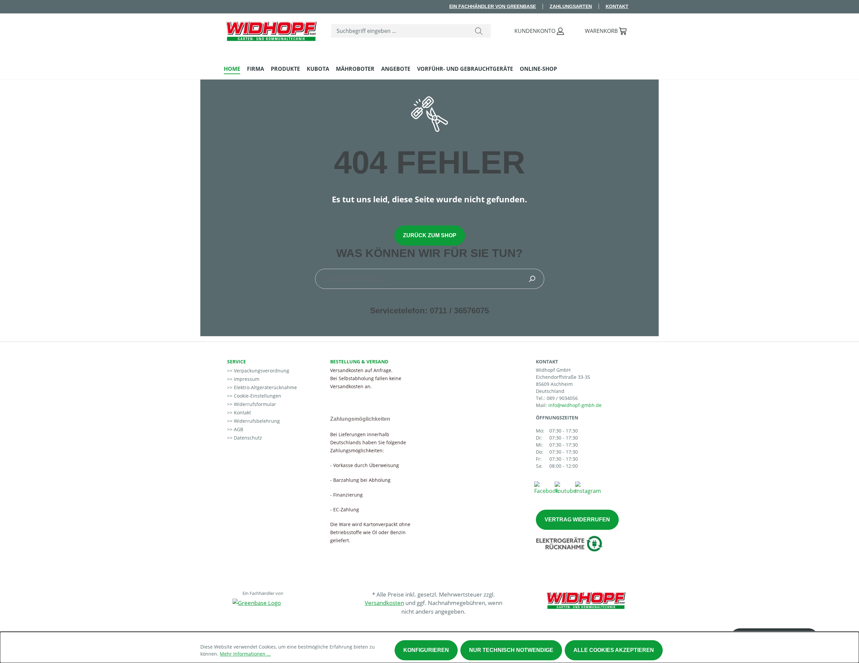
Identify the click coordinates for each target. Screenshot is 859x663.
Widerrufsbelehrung (256, 421)
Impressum (246, 379)
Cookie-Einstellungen (257, 396)
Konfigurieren (426, 650)
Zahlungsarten (571, 6)
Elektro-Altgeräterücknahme (265, 387)
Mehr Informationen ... (245, 654)
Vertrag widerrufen (577, 519)
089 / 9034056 (562, 398)
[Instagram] (588, 487)
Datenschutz (247, 438)
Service (236, 361)
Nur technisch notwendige (511, 650)
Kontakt (617, 6)
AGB (238, 429)
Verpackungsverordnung (261, 370)
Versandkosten (384, 603)
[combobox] (399, 31)
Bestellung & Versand (359, 361)
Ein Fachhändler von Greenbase (492, 6)
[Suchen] (479, 31)
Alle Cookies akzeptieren (613, 650)
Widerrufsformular (254, 404)
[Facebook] (546, 487)
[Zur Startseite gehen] (271, 29)
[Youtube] (565, 487)
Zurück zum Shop (429, 235)
